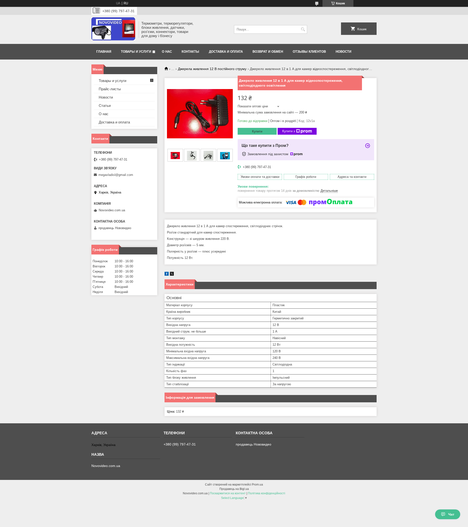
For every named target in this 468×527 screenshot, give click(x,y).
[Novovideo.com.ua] (113, 29)
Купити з (288, 131)
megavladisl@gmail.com (115, 175)
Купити (257, 131)
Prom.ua (257, 484)
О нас (167, 51)
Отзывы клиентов (309, 51)
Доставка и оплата (226, 51)
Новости (343, 51)
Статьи (105, 105)
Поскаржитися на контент (228, 493)
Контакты (190, 51)
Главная (103, 51)
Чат (451, 514)
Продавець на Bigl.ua (234, 489)
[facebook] (167, 274)
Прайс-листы (110, 89)
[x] (172, 274)
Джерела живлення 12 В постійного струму (212, 69)
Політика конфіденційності (266, 493)
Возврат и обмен (268, 51)
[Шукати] (303, 29)
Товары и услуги (136, 51)
